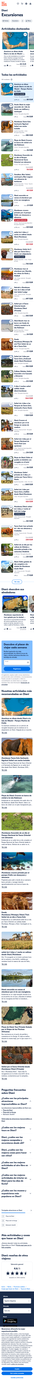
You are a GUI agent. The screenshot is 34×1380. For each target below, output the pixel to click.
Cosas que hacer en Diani (10, 1289)
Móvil (5, 1317)
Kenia (9, 1287)
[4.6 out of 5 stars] (17, 1273)
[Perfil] (30, 4)
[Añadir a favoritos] (25, 34)
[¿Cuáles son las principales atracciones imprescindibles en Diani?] (30, 1101)
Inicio (3, 1287)
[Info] (11, 79)
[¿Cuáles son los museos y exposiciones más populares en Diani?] (30, 1193)
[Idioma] (26, 3)
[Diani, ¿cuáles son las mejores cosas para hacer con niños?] (30, 1153)
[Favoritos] (18, 4)
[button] (17, 92)
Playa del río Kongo (9, 1112)
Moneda (6, 1306)
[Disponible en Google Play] (10, 1321)
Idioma (5, 1296)
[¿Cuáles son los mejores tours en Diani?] (30, 1129)
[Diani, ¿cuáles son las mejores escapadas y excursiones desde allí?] (30, 1140)
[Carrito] (22, 4)
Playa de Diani (8, 1110)
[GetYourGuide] (4, 4)
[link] (17, 92)
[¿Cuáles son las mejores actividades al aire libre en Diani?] (30, 1165)
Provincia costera (19, 1287)
